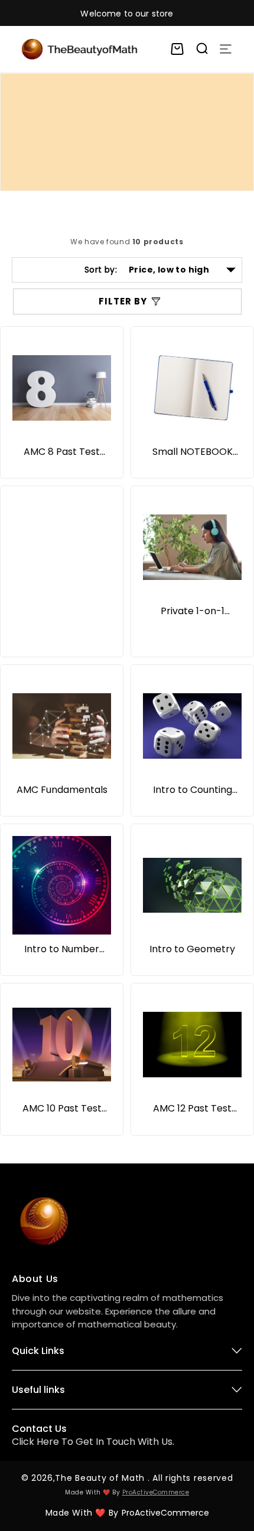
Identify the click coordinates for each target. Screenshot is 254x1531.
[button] (177, 49)
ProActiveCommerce (156, 1492)
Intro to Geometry (192, 949)
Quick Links (38, 1351)
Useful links (38, 1389)
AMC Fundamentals (62, 789)
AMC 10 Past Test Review (62, 1108)
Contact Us (39, 1428)
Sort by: (100, 270)
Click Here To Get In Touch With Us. (93, 1441)
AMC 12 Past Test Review (192, 1108)
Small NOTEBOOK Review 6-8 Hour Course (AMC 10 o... (192, 451)
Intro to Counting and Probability (192, 789)
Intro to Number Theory (61, 949)
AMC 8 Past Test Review (62, 451)
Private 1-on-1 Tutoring (192, 611)
